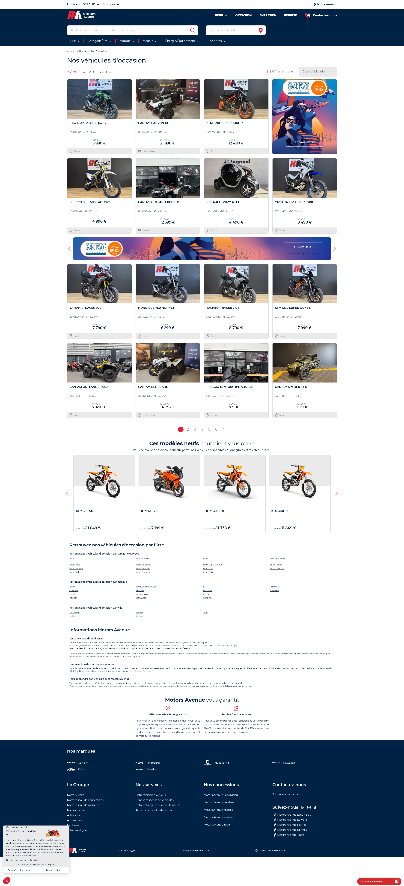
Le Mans (73, 616)
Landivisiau (74, 612)
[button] (276, 116)
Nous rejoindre (76, 810)
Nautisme (73, 825)
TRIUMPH (275, 587)
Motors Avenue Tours (217, 824)
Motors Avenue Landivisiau (221, 795)
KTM (205, 587)
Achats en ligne (77, 830)
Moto (71, 558)
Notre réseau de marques (83, 805)
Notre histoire (75, 795)
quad (328, 654)
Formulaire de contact (286, 794)
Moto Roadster (143, 565)
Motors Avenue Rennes (219, 817)
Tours (205, 612)
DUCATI (73, 594)
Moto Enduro (75, 572)
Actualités (73, 815)
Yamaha (85, 671)
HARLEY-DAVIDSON (146, 587)
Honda (318, 668)
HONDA (140, 590)
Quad (205, 558)
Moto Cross (74, 565)
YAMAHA (274, 590)
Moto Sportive (143, 572)
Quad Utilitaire (277, 568)
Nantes (139, 612)
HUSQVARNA (142, 594)
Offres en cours (283, 71)
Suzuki (78, 671)
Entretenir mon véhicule (151, 795)
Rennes (139, 616)
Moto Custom (76, 568)
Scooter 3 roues (277, 558)
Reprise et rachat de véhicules (155, 800)
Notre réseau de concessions (85, 800)
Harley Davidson (307, 668)
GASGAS (73, 598)
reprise (152, 686)
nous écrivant (240, 732)
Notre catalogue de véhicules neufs (158, 805)
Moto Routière (143, 568)
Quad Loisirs (276, 565)
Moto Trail (208, 568)
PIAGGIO (207, 590)
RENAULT (208, 594)
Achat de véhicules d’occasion (154, 810)
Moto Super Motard (212, 565)
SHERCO (207, 598)
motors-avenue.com (107, 686)
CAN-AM (73, 590)
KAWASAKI (141, 598)
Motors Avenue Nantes (218, 809)
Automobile (74, 820)
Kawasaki (327, 668)
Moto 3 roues (142, 558)
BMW (72, 587)
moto (262, 654)
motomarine (287, 654)
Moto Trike (208, 572)
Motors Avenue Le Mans (219, 802)
